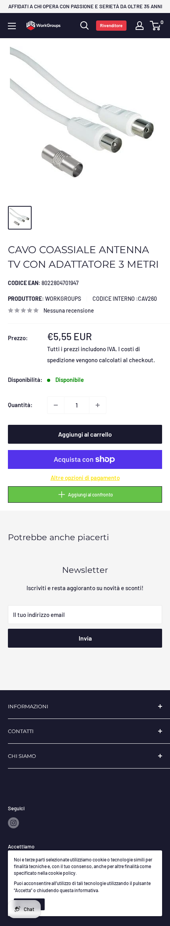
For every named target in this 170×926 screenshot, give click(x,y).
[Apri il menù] (12, 26)
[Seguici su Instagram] (13, 822)
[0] (156, 25)
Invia (85, 638)
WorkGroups (44, 298)
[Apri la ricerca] (84, 25)
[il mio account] (140, 25)
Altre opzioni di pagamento (85, 477)
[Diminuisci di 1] (55, 405)
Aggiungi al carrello (85, 434)
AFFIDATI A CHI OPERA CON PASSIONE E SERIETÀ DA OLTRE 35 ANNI (85, 6)
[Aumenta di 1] (97, 405)
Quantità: (20, 404)
